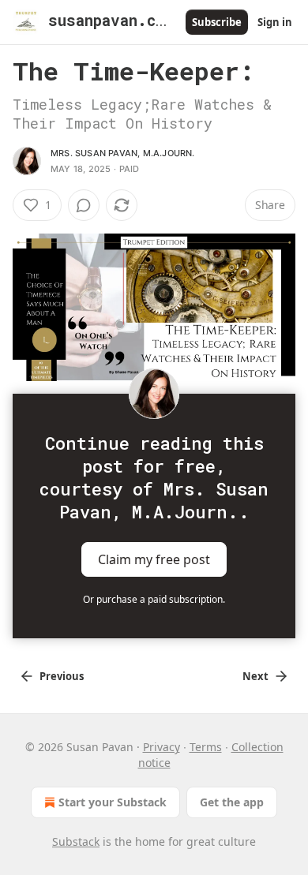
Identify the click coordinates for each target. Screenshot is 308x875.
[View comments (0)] (84, 205)
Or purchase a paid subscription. (154, 599)
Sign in (274, 22)
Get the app (232, 802)
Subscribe (217, 22)
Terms (206, 746)
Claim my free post (154, 559)
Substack (76, 841)
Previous (61, 676)
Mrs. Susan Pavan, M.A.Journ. (123, 153)
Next (255, 676)
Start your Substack (112, 802)
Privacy (161, 746)
